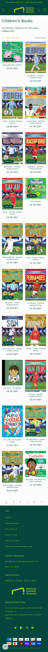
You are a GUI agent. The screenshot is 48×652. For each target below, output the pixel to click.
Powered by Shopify (35, 648)
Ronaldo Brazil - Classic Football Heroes (35, 440)
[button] (3, 10)
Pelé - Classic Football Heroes (35, 259)
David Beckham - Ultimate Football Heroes (12, 258)
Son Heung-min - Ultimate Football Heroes (12, 350)
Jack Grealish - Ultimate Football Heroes (12, 486)
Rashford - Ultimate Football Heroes (35, 168)
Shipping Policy (11, 523)
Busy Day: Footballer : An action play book (36, 480)
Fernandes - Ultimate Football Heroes (36, 304)
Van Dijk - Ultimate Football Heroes (35, 395)
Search (8, 518)
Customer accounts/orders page (18, 546)
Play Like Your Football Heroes (12, 441)
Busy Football (35, 201)
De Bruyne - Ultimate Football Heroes (36, 76)
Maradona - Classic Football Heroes (12, 304)
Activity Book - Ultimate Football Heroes (36, 122)
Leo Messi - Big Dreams (12, 388)
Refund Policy (11, 529)
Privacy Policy (11, 535)
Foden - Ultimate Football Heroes (12, 122)
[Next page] (41, 502)
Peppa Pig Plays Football (12, 65)
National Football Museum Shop (20, 648)
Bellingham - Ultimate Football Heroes (12, 168)
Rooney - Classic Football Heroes (36, 349)
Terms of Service (12, 541)
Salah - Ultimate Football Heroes (12, 213)
